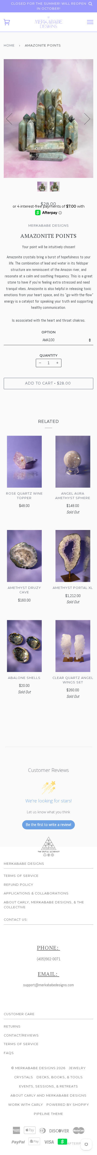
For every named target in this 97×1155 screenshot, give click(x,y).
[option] (48, 118)
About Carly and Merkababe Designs (48, 1095)
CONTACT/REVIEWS (21, 1035)
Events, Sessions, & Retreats (48, 1086)
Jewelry (77, 1068)
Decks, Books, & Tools (60, 1077)
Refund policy (18, 885)
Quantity (49, 355)
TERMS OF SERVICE (21, 1044)
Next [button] (84, 118)
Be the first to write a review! (48, 824)
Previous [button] (12, 118)
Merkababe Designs (48, 225)
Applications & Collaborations (36, 893)
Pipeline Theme (48, 1114)
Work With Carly (25, 1105)
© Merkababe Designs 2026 (38, 1068)
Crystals (23, 1077)
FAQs (9, 1053)
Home (9, 45)
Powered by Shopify (68, 1105)
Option (49, 332)
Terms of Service (21, 876)
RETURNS (12, 1026)
